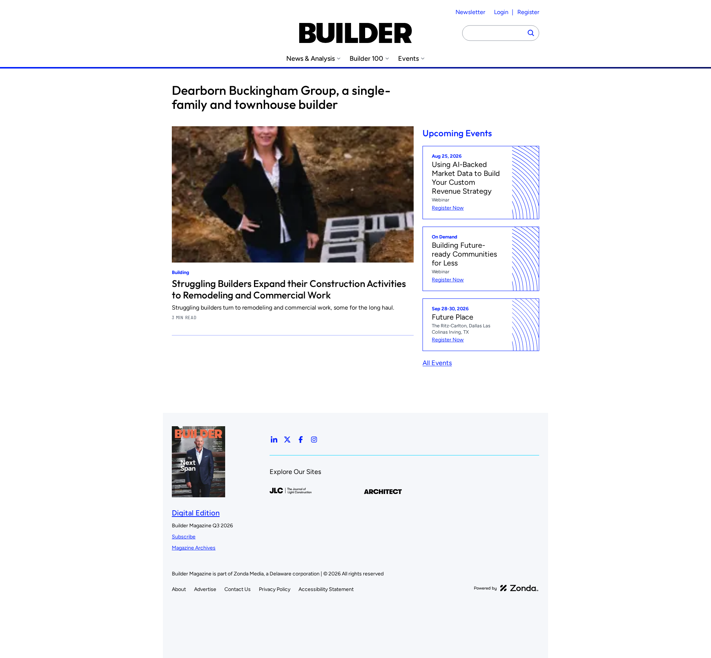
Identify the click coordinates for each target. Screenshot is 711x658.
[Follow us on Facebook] (300, 439)
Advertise (205, 589)
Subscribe (184, 537)
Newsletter (470, 12)
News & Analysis (310, 59)
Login (501, 12)
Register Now (448, 208)
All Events (437, 363)
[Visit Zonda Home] (506, 588)
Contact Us (237, 589)
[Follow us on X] (287, 439)
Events (408, 59)
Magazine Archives (194, 548)
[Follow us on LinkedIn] (274, 439)
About (179, 589)
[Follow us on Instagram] (314, 439)
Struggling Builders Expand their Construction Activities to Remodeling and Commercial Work (289, 289)
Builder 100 (366, 59)
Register (528, 12)
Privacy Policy (274, 589)
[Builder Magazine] (355, 33)
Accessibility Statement (326, 589)
